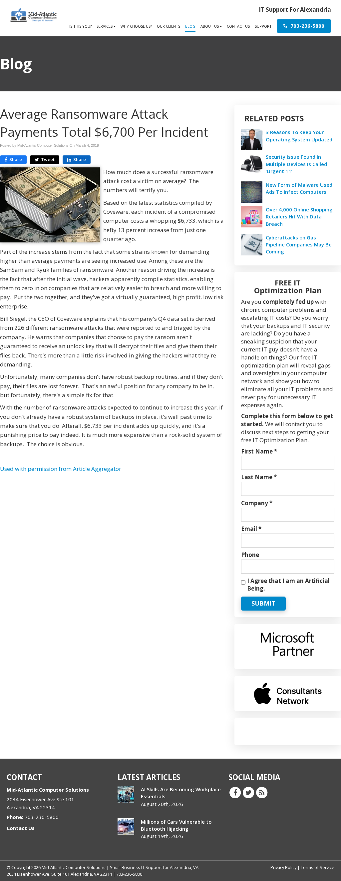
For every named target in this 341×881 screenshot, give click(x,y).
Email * (251, 529)
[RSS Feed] (261, 792)
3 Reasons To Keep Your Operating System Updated (299, 135)
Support (263, 26)
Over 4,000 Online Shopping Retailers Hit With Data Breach (299, 216)
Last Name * (259, 477)
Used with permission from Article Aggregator (60, 469)
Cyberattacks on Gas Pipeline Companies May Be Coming (299, 244)
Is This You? (80, 26)
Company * (256, 503)
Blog (190, 26)
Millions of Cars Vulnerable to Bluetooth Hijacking (176, 825)
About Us (210, 26)
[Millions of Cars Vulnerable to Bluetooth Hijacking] (126, 826)
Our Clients (168, 26)
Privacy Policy (283, 867)
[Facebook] (235, 792)
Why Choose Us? (136, 26)
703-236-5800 (306, 25)
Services (105, 26)
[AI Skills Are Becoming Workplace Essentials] (126, 794)
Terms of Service (317, 867)
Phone (250, 555)
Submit (263, 603)
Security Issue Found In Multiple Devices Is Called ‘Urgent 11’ (296, 163)
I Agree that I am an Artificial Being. (288, 585)
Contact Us (238, 26)
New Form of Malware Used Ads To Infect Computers (299, 188)
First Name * (259, 451)
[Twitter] (248, 792)
